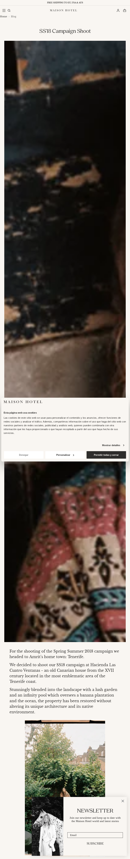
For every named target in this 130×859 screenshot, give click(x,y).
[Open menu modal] (4, 10)
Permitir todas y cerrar (106, 455)
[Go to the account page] (118, 10)
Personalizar (63, 455)
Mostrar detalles (111, 445)
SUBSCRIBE (95, 843)
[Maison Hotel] (63, 10)
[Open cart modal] (124, 10)
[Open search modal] (9, 10)
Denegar (23, 455)
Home (3, 16)
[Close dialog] (123, 801)
